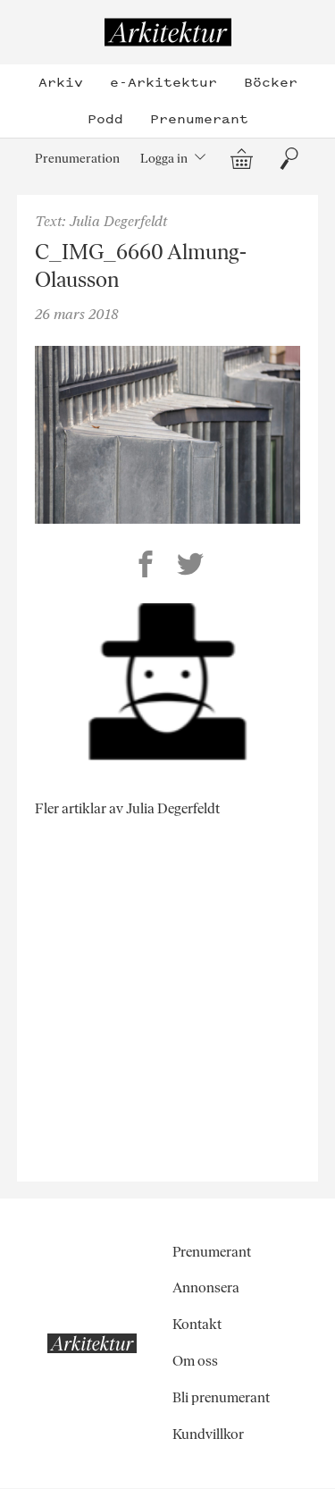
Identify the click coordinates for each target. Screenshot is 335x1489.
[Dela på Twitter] (190, 566)
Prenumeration (77, 158)
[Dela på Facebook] (145, 566)
